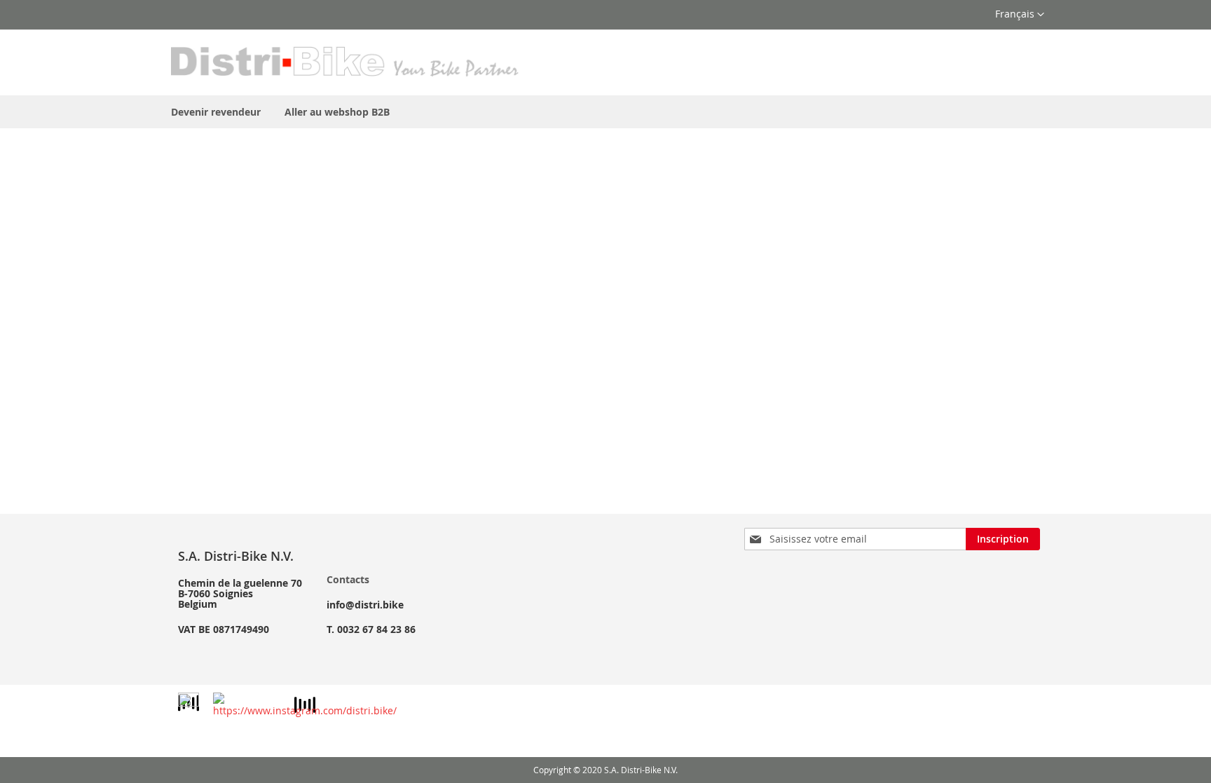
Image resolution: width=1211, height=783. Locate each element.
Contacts (348, 579)
